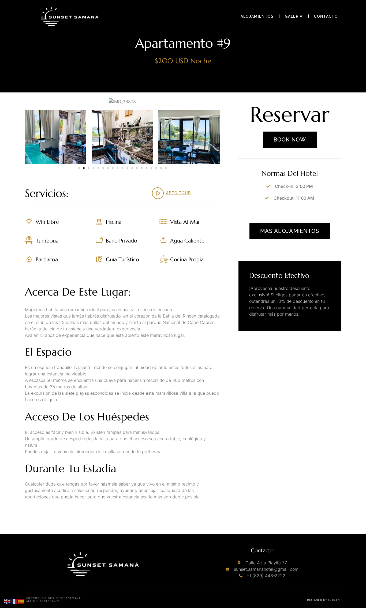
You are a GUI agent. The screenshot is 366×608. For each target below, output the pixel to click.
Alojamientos (257, 16)
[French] (14, 600)
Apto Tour (178, 193)
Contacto (326, 16)
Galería (293, 16)
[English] (7, 600)
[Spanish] (21, 600)
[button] (79, 168)
